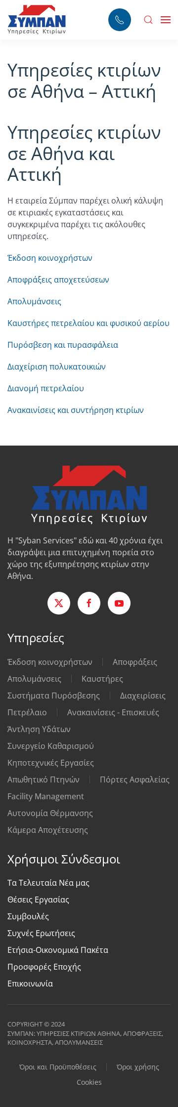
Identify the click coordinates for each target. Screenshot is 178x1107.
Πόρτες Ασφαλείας (135, 779)
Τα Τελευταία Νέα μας (48, 882)
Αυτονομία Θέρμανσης (50, 813)
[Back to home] (36, 20)
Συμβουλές (28, 916)
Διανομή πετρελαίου (45, 388)
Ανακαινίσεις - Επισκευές (113, 712)
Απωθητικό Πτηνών (43, 779)
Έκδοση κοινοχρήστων (49, 257)
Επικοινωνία (30, 983)
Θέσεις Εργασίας (38, 899)
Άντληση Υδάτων (39, 729)
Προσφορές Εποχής (44, 966)
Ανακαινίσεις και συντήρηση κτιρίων (75, 410)
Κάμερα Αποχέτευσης (47, 829)
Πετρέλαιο (27, 712)
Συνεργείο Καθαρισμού (50, 745)
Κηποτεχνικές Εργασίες (50, 762)
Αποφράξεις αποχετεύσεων (58, 279)
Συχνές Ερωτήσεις (41, 933)
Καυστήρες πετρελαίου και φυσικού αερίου (88, 323)
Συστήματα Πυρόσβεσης (53, 695)
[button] (148, 20)
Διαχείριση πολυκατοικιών (56, 366)
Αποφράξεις (135, 661)
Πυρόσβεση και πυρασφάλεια (62, 344)
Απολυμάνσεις (34, 301)
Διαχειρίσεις (143, 695)
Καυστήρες (102, 678)
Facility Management (45, 796)
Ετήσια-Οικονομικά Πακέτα (57, 949)
